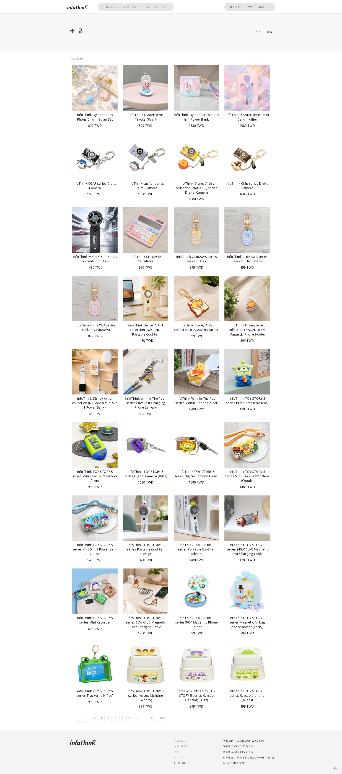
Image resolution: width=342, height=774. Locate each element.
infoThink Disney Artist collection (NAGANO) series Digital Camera (196, 187)
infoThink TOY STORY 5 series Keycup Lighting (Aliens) (247, 695)
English (263, 7)
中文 (250, 7)
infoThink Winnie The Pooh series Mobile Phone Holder (196, 400)
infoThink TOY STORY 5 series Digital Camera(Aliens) (196, 473)
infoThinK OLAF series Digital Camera (94, 185)
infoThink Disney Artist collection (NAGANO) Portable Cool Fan (145, 329)
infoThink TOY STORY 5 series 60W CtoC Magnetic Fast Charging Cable (146, 622)
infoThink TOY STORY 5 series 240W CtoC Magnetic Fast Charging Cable (247, 549)
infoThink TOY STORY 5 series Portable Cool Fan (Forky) (145, 549)
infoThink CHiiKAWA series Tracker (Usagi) (196, 258)
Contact (161, 7)
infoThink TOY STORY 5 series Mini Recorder (95, 620)
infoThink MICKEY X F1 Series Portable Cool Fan (95, 258)
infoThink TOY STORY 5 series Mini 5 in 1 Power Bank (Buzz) (94, 549)
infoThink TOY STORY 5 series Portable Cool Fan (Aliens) (196, 549)
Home (259, 31)
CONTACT (179, 757)
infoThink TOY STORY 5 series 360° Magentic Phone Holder (196, 622)
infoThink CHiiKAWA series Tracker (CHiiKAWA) (95, 327)
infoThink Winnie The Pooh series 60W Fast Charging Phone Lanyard (146, 402)
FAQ (147, 7)
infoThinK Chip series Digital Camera (247, 185)
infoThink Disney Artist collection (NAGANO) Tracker (196, 327)
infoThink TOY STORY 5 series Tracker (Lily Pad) (95, 693)
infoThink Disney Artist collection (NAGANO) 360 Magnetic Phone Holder (247, 329)
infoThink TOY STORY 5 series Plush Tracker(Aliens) (247, 400)
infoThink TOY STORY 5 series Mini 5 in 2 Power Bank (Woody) (247, 476)
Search (237, 7)
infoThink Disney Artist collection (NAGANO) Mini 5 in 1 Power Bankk (95, 402)
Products (110, 7)
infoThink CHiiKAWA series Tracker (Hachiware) (247, 258)
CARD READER (182, 746)
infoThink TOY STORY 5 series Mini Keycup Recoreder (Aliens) (94, 476)
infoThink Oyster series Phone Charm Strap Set (95, 117)
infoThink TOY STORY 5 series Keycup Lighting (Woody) (146, 695)
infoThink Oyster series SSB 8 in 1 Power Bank (196, 117)
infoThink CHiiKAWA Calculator (145, 258)
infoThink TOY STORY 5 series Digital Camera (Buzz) (145, 473)
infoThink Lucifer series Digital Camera (146, 185)
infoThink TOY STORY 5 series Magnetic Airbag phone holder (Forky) (247, 622)
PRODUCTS (180, 740)
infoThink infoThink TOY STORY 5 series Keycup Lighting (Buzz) (196, 695)
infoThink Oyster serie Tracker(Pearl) (145, 117)
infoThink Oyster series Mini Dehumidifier (247, 117)
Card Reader (131, 7)
